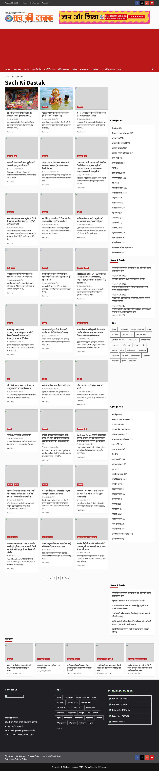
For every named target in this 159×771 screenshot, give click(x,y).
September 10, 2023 (14, 500)
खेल (144, 345)
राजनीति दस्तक (49, 69)
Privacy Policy (34, 756)
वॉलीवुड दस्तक (63, 69)
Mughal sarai (128, 334)
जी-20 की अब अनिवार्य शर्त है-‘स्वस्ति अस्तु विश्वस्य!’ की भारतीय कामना (20, 387)
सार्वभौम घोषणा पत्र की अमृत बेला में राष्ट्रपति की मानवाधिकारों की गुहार (89, 220)
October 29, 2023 (13, 119)
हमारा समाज (116, 252)
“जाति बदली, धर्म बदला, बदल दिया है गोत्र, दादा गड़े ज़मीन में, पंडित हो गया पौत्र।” (131, 299)
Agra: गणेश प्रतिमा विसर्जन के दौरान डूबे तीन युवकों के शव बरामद (55, 114)
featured (115, 334)
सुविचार (124, 360)
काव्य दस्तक (84, 69)
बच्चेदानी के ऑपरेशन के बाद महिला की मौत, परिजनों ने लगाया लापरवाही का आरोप (131, 269)
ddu (149, 329)
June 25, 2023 (82, 500)
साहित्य (74, 69)
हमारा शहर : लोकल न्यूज (120, 247)
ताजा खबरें (114, 350)
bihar (114, 329)
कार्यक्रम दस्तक (127, 345)
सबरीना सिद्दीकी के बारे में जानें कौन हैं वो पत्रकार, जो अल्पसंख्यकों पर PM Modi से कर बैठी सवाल (91, 546)
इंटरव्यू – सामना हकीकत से (120, 153)
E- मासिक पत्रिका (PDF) (111, 69)
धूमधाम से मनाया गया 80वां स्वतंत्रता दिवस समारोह (128, 279)
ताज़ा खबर (17, 69)
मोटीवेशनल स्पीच (117, 188)
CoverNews (90, 767)
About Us (45, 3)
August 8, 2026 (103, 673)
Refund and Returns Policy (16, 759)
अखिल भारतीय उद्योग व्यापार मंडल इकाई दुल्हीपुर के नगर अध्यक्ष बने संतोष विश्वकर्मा (130, 288)
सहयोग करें (95, 69)
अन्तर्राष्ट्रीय (36, 69)
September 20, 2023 (14, 280)
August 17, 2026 (43, 671)
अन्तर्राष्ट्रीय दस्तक (82, 323)
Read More (10, 132)
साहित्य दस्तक (115, 360)
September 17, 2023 (49, 283)
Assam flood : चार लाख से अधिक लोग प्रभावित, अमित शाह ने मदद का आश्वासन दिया (90, 493)
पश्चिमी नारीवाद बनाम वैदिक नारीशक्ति (56, 385)
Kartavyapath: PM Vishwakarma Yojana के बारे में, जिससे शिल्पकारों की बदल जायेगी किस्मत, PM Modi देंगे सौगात (20, 334)
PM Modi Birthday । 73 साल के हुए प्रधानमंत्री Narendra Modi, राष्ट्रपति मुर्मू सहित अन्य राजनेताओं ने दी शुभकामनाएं (91, 278)
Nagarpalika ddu (118, 340)
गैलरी (114, 168)
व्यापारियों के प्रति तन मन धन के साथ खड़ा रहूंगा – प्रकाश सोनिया (130, 630)
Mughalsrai (141, 334)
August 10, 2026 (73, 673)
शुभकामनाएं (116, 212)
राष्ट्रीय (26, 69)
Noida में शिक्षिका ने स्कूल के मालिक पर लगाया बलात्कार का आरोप (91, 114)
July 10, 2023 (47, 497)
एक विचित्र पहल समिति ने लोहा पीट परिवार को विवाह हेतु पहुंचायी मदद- (19, 114)
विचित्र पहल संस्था (135, 355)
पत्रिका (122, 350)
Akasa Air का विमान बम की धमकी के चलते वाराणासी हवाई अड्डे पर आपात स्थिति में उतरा (56, 165)
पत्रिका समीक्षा (116, 178)
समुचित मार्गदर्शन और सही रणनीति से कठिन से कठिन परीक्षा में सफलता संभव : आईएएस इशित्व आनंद (131, 310)
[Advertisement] (79, 47)
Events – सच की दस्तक (120, 133)
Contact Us (34, 3)
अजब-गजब (116, 138)
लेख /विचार (125, 355)
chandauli (124, 329)
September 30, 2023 (49, 119)
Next (67, 578)
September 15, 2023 (84, 339)
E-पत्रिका (115, 128)
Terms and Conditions (51, 756)
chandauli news (137, 329)
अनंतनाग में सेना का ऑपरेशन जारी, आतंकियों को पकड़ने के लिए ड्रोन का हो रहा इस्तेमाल (56, 276)
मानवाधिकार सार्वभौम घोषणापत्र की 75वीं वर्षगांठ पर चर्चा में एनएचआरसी (19, 275)
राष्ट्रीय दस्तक (115, 355)
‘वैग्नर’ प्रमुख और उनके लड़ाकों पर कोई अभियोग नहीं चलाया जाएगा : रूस (56, 545)
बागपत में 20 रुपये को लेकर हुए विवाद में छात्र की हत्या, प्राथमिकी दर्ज (21, 164)
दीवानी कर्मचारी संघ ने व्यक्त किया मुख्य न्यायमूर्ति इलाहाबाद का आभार (56, 492)
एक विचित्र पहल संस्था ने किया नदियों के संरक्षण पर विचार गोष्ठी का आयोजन (56, 220)
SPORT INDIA (133, 340)
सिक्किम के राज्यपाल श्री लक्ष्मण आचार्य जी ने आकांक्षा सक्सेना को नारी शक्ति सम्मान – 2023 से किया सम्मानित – (21, 493)
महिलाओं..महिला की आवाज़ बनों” (19, 435)
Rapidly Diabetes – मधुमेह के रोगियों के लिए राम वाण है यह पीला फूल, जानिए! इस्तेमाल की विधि (21, 221)
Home (25, 3)
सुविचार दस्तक (117, 232)
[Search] (152, 69)
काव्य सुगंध (136, 345)
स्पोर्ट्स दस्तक (116, 242)
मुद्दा (15, 156)
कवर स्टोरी (115, 158)
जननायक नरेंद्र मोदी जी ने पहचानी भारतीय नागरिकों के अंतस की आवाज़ (55, 331)
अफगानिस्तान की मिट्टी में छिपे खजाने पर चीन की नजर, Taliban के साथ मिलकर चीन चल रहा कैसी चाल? (91, 332)
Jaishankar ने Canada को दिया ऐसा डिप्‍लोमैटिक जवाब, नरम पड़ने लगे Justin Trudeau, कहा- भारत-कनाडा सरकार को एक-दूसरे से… (91, 167)
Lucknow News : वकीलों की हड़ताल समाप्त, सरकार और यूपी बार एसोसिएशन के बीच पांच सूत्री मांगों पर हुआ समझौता (91, 438)
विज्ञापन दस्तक (117, 203)
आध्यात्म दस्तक (117, 148)
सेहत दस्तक (10, 212)
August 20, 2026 (13, 673)
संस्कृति (114, 217)
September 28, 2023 (84, 224)
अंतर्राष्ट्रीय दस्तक (145, 340)
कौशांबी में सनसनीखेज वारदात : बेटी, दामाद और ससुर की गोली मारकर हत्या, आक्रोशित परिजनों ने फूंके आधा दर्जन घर (55, 439)
